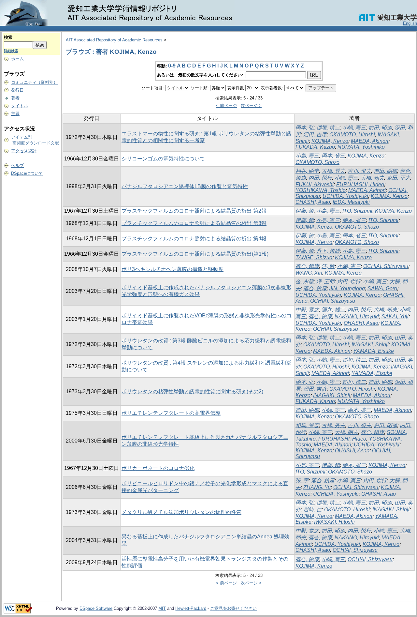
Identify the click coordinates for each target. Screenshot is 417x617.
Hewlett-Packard (190, 608)
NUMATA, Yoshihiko (361, 147)
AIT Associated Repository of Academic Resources (114, 40)
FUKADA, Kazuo (315, 147)
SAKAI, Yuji (395, 316)
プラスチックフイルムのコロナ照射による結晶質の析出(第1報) (195, 254)
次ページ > (251, 105)
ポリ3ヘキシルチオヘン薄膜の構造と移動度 (172, 269)
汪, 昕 (328, 266)
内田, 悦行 (320, 178)
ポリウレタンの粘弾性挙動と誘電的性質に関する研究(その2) (192, 391)
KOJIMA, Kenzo (329, 141)
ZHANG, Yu (317, 487)
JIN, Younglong (347, 288)
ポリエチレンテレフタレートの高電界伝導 (171, 413)
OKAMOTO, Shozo (317, 162)
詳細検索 (11, 51)
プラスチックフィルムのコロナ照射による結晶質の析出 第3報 (194, 223)
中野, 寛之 (307, 309)
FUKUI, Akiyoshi (314, 184)
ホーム (17, 58)
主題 (15, 113)
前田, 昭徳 (380, 127)
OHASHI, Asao (312, 202)
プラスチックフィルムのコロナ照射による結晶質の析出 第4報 (194, 238)
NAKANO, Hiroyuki (357, 316)
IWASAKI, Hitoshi (334, 522)
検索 (8, 37)
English (410, 23)
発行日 (17, 90)
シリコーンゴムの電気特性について (163, 158)
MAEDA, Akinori (369, 141)
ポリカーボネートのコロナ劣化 (158, 468)
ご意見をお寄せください (233, 608)
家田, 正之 (398, 178)
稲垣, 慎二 (328, 127)
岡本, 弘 (304, 127)
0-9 (172, 65)
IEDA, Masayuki (351, 202)
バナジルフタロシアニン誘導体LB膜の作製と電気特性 (185, 186)
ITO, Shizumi (357, 211)
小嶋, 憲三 (354, 127)
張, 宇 (302, 480)
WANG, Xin (308, 273)
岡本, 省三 (333, 155)
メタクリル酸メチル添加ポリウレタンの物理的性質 (181, 512)
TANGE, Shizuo (313, 257)
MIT (162, 608)
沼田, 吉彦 (315, 134)
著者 (15, 98)
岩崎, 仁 (312, 509)
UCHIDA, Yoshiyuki (345, 196)
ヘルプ (17, 165)
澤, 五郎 (325, 281)
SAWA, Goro (382, 288)
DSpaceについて (27, 173)
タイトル (19, 105)
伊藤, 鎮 (304, 211)
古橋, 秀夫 (333, 171)
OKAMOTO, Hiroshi (352, 134)
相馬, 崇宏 (307, 425)
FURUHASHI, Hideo (360, 184)
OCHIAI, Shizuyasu (385, 266)
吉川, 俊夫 (359, 171)
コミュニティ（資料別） (34, 82)
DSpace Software (95, 608)
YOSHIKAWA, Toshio (320, 190)
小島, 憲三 (307, 155)
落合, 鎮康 (307, 266)
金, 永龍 (304, 281)
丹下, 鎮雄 (328, 251)
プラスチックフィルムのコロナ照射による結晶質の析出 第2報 (194, 211)
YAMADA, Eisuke (373, 351)
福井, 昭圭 (307, 171)
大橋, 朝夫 (372, 178)
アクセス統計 (23, 150)
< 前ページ (226, 105)
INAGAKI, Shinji (370, 344)
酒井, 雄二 (333, 309)
